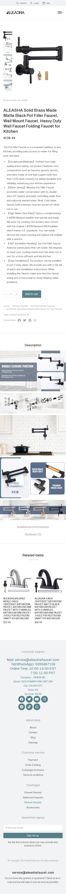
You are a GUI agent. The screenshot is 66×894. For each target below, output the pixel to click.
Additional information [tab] (33, 527)
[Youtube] (37, 699)
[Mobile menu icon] (60, 12)
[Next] (63, 96)
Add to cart (31, 294)
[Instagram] (44, 699)
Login (36, 3)
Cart (48, 3)
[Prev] (55, 96)
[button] (19, 320)
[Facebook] (21, 699)
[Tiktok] (29, 706)
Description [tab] (33, 345)
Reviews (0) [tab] (33, 534)
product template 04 (19, 314)
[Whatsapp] (37, 706)
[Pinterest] (21, 706)
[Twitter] (29, 699)
